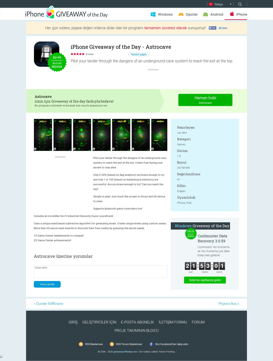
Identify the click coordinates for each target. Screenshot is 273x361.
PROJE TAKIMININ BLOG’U (137, 330)
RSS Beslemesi (94, 344)
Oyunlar (192, 14)
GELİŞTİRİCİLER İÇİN (99, 322)
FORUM (198, 322)
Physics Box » (229, 304)
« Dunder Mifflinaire (48, 304)
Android (216, 14)
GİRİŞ (73, 322)
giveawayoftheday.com (125, 351)
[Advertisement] (155, 79)
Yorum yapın (138, 54)
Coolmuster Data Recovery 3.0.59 (212, 238)
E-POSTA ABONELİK (137, 322)
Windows (165, 14)
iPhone (241, 14)
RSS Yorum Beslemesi (129, 344)
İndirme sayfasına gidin (205, 280)
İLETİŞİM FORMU (173, 322)
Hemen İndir (205, 99)
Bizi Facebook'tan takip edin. (172, 344)
